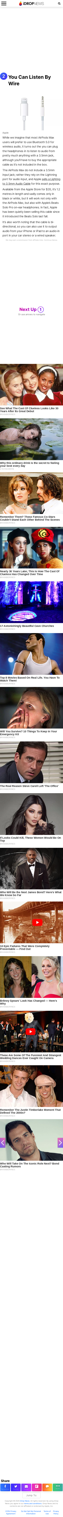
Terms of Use (47, 1512)
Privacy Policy (56, 1512)
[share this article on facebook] (5, 1487)
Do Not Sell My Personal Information (31, 1512)
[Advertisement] (31, 41)
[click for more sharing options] (58, 1487)
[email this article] (26, 1487)
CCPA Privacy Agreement (10, 1512)
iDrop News (25, 1501)
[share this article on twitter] (16, 1487)
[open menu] (4, 3)
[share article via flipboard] (37, 1487)
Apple (5, 132)
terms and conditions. (33, 1503)
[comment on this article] (47, 1487)
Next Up (30, 309)
